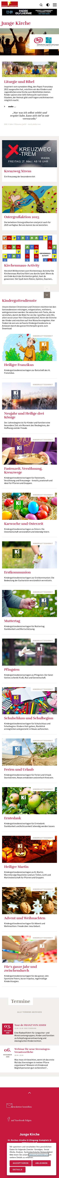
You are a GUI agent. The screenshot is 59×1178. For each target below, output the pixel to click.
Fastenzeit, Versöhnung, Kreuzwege (23, 470)
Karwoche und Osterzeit (23, 524)
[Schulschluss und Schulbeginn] (29, 700)
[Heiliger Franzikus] (29, 347)
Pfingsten (11, 669)
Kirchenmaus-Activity (22, 265)
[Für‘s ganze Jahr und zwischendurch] (29, 949)
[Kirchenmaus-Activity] (29, 248)
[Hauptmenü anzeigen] (55, 5)
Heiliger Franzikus (19, 365)
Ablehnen (41, 1163)
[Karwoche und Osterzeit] (29, 506)
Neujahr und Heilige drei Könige (24, 415)
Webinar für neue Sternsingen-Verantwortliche (32, 1051)
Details (17, 1170)
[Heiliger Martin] (29, 849)
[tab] (29, 106)
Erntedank (12, 818)
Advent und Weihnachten (24, 918)
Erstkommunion (17, 572)
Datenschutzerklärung (38, 1155)
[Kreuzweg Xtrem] (29, 153)
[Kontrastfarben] (48, 5)
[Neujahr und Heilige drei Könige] (29, 396)
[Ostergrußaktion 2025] (29, 199)
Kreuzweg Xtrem (17, 171)
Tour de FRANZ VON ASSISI (30, 1025)
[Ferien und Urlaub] (29, 752)
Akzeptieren (21, 1163)
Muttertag (12, 621)
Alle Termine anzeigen (29, 1012)
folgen (21, 1120)
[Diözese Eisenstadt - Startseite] (9, 4)
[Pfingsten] (29, 652)
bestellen (21, 1107)
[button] (47, 289)
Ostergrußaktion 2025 (21, 217)
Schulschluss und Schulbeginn (28, 718)
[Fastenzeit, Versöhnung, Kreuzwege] (29, 451)
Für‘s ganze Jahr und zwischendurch (20, 969)
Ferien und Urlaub (19, 769)
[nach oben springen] (29, 1093)
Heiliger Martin (16, 867)
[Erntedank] (29, 800)
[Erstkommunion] (29, 554)
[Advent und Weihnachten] (29, 900)
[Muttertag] (29, 603)
